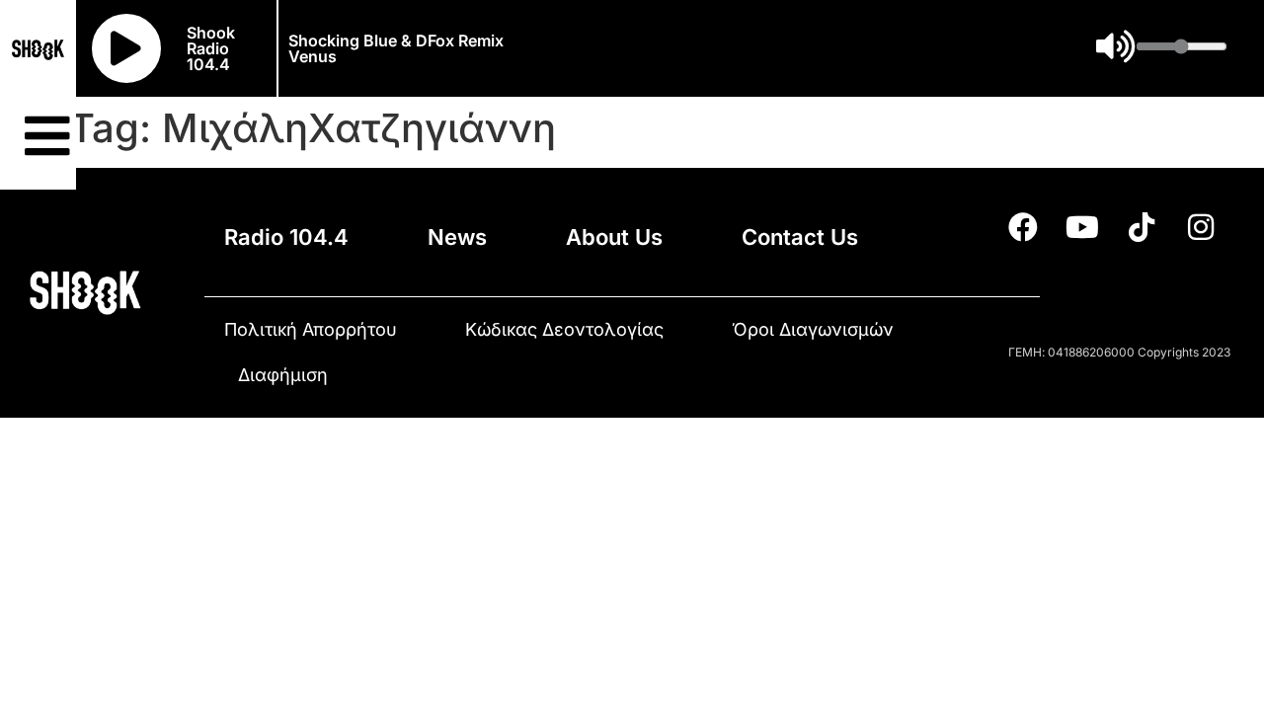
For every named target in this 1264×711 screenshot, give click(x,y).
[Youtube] (1082, 227)
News (457, 237)
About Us (614, 237)
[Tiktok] (1141, 227)
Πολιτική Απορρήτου (310, 329)
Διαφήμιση (283, 374)
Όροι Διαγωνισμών (813, 329)
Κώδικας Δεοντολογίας (564, 329)
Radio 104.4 (286, 237)
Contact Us (800, 237)
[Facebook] (1023, 227)
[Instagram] (1200, 227)
